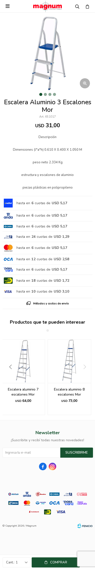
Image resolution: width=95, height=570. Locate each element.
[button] (8, 377)
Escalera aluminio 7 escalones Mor (23, 392)
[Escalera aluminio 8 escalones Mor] (69, 361)
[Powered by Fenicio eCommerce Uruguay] (84, 526)
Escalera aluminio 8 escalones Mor (69, 392)
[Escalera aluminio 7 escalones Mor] (23, 361)
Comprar (58, 562)
